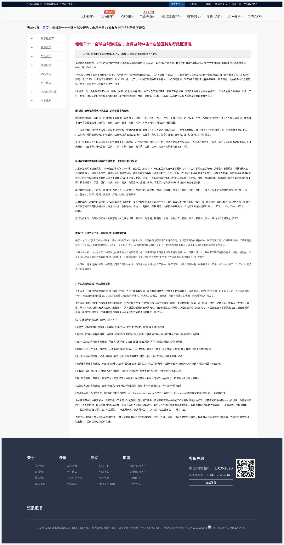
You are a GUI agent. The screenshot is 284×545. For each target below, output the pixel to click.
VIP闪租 (126, 16)
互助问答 (104, 472)
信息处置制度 (49, 91)
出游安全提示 (107, 484)
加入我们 (46, 56)
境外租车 (87, 16)
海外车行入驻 (138, 466)
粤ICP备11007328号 (151, 527)
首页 (46, 27)
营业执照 (134, 527)
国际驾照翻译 (170, 16)
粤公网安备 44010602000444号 (229, 527)
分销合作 (135, 478)
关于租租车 (47, 38)
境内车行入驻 (138, 472)
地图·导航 (213, 16)
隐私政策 (46, 74)
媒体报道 (46, 65)
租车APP (254, 16)
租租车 (32, 14)
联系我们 (46, 47)
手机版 (193, 4)
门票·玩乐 (146, 16)
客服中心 (104, 466)
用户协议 (46, 83)
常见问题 (104, 478)
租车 (106, 74)
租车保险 (193, 16)
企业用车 (135, 484)
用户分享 (234, 16)
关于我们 (40, 466)
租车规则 (46, 100)
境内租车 (107, 16)
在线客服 (211, 482)
